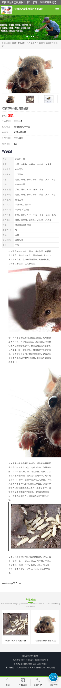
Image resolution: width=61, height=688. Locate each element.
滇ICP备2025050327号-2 (39, 660)
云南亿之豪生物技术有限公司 (25, 664)
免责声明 (31, 668)
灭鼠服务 (32, 43)
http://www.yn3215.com (11, 583)
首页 (14, 43)
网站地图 (51, 668)
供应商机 (22, 43)
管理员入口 (41, 668)
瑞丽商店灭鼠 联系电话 (15, 641)
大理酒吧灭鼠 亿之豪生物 (45, 641)
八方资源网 (22, 668)
